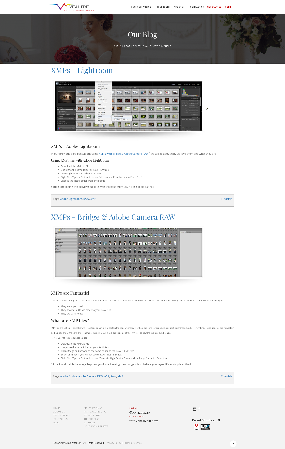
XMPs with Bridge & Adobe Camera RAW (123, 154)
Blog (56, 422)
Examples (90, 422)
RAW (86, 199)
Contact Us (197, 7)
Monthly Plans (93, 408)
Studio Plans (92, 415)
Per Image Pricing (95, 411)
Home (56, 408)
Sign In (228, 7)
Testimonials (61, 415)
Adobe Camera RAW (90, 376)
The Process (164, 7)
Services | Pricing (141, 7)
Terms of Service (133, 442)
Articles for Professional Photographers (142, 46)
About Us (179, 7)
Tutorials (226, 199)
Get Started (214, 7)
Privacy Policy (113, 442)
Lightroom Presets (96, 426)
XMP (93, 199)
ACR (106, 376)
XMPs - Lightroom (82, 70)
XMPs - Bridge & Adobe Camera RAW (113, 217)
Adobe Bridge (68, 376)
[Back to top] (233, 443)
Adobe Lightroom (71, 199)
